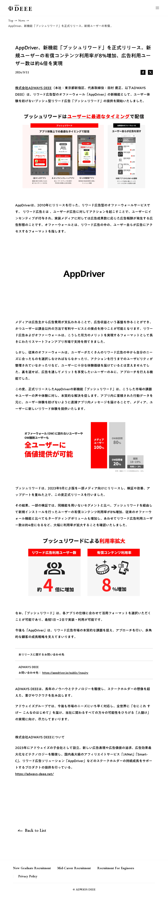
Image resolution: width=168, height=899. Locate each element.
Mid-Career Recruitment (74, 868)
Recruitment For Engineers (115, 868)
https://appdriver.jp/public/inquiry (65, 673)
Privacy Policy (27, 876)
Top (10, 20)
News (21, 20)
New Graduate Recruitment (32, 868)
